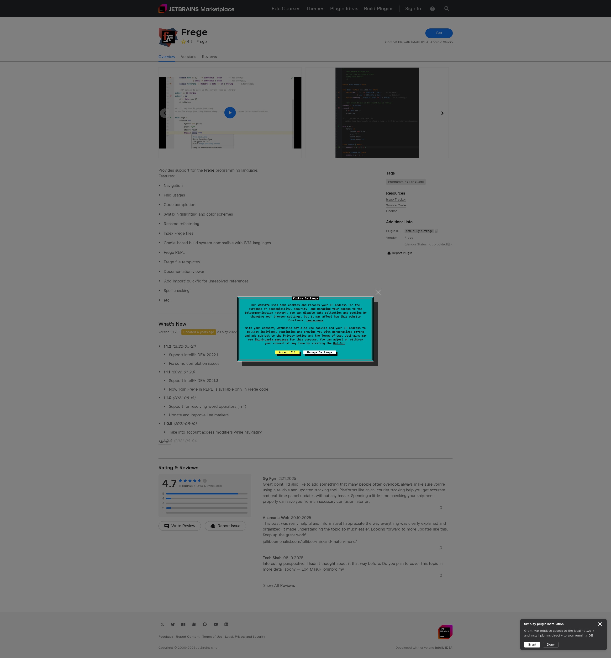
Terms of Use (331, 336)
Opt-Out (339, 343)
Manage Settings (319, 352)
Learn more (314, 320)
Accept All (287, 352)
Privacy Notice (294, 336)
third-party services (271, 339)
